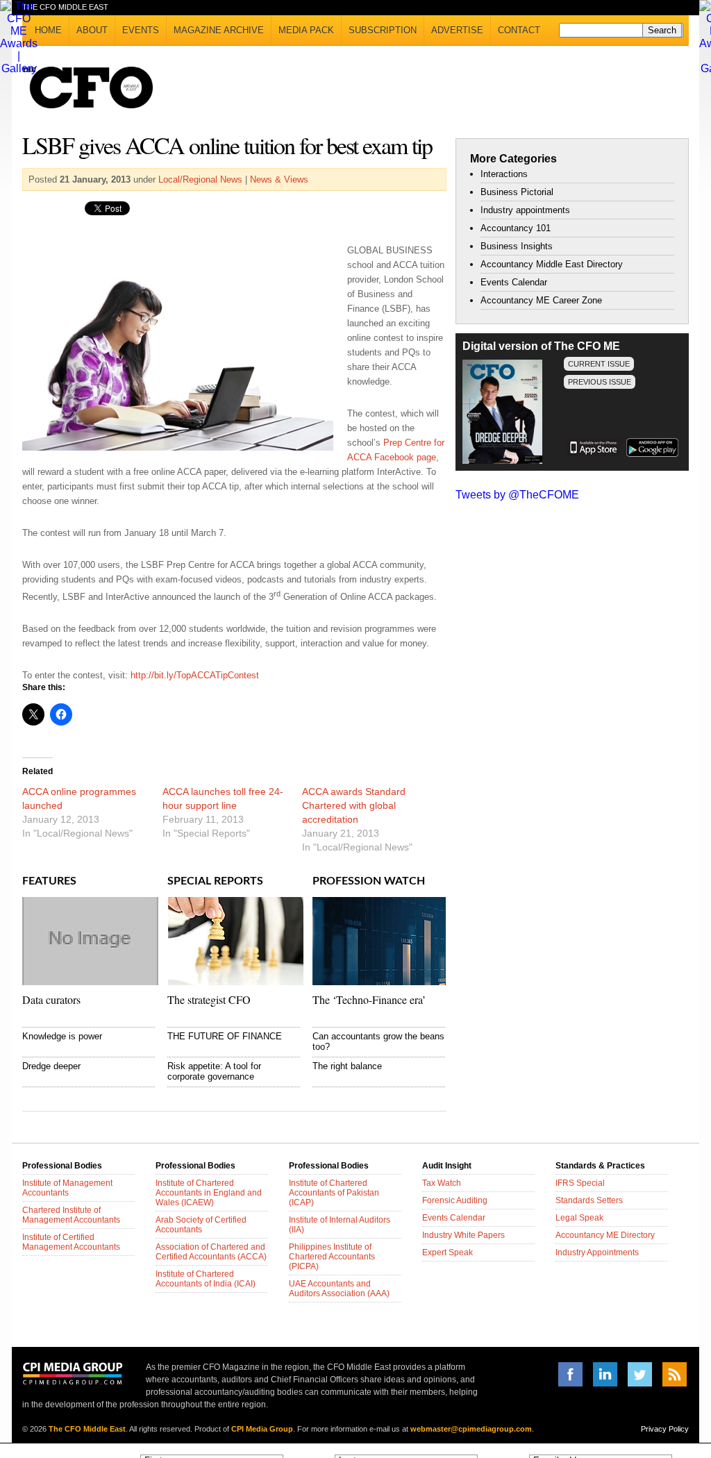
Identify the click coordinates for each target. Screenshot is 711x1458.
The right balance (347, 1066)
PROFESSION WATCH (368, 881)
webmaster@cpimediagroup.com (471, 1429)
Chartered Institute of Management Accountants (71, 1215)
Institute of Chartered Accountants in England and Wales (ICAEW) (209, 1192)
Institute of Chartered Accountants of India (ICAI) (206, 1279)
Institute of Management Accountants (67, 1188)
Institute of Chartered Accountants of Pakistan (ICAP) (334, 1192)
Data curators (51, 999)
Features (49, 881)
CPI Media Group (262, 1429)
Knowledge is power (62, 1036)
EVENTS (140, 30)
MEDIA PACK (306, 30)
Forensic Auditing (454, 1200)
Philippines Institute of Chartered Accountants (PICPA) (332, 1256)
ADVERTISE (457, 30)
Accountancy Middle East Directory (551, 264)
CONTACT (519, 30)
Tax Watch (441, 1183)
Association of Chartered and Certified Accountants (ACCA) (211, 1252)
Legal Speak (579, 1218)
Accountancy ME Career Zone (541, 300)
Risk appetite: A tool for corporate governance (214, 1071)
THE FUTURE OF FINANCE (224, 1036)
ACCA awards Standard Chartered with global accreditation (353, 805)
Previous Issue (599, 382)
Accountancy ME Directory (605, 1235)
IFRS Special (580, 1183)
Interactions (504, 174)
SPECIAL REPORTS (215, 881)
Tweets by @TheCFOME (517, 495)
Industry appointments (525, 210)
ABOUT (92, 30)
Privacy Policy (665, 1429)
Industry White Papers (463, 1235)
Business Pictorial (516, 192)
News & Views (279, 179)
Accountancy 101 (515, 228)
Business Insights (516, 246)
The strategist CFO (209, 999)
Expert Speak (447, 1252)
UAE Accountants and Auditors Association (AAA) (339, 1288)
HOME (48, 30)
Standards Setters (589, 1200)
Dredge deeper (51, 1066)
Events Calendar (513, 282)
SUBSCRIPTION (383, 30)
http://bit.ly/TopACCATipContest (195, 675)
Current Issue (599, 364)
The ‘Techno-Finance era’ (369, 999)
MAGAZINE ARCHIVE (219, 30)
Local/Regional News (200, 179)
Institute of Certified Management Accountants (71, 1242)
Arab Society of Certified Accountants (201, 1224)
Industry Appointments (597, 1252)
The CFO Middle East (87, 1429)
